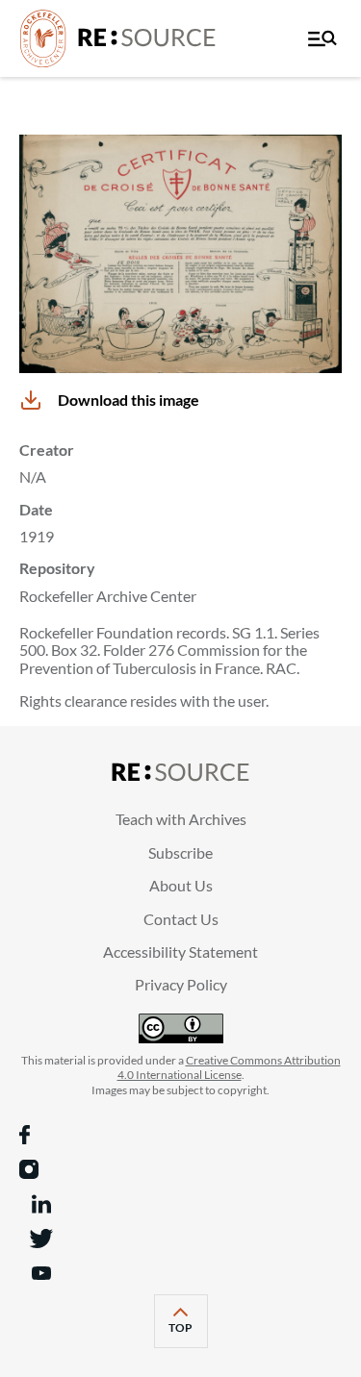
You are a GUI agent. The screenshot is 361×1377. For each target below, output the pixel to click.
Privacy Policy (181, 984)
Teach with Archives (181, 819)
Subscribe (180, 852)
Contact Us (181, 919)
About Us (181, 885)
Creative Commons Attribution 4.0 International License (229, 1068)
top (188, 1333)
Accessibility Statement (180, 951)
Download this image (128, 399)
